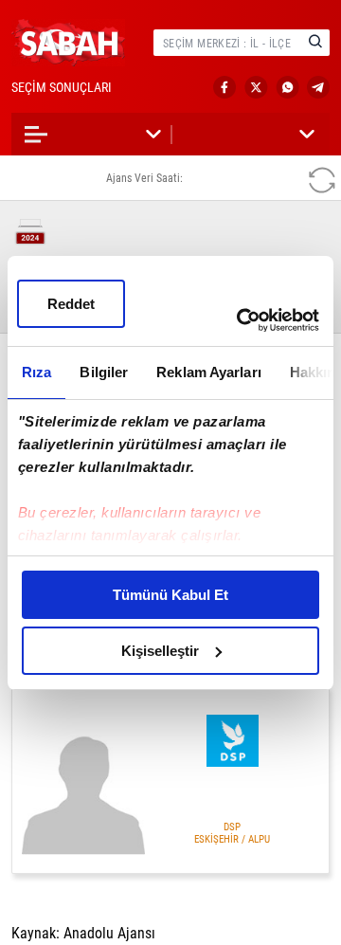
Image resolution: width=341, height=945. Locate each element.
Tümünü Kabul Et (170, 595)
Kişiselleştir (160, 651)
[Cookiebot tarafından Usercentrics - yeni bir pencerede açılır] (240, 320)
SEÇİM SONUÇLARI (78, 87)
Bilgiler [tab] (104, 372)
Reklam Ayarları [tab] (208, 372)
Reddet (71, 304)
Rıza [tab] (36, 372)
